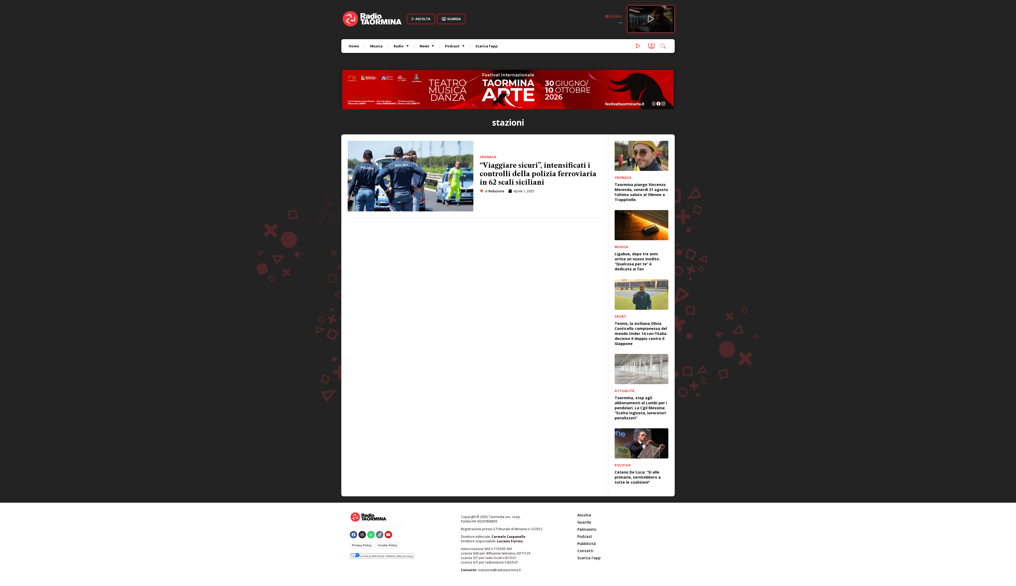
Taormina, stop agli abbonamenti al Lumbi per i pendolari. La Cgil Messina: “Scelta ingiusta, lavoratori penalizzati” (641, 372)
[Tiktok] (379, 499)
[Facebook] (353, 499)
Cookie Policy (387, 509)
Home (354, 46)
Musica (376, 46)
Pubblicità (586, 507)
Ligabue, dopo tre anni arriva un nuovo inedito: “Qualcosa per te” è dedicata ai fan (637, 226)
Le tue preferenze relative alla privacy (386, 520)
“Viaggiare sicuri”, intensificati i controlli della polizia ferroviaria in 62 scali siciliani (538, 138)
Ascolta (584, 479)
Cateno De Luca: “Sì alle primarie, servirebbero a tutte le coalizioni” (638, 441)
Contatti (585, 514)
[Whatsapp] (371, 499)
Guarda (584, 486)
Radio (399, 46)
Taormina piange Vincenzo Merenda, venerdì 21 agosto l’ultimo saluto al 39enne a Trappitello (641, 156)
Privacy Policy (361, 509)
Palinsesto (586, 493)
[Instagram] (362, 499)
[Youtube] (388, 499)
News (424, 46)
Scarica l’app (486, 46)
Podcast (452, 46)
